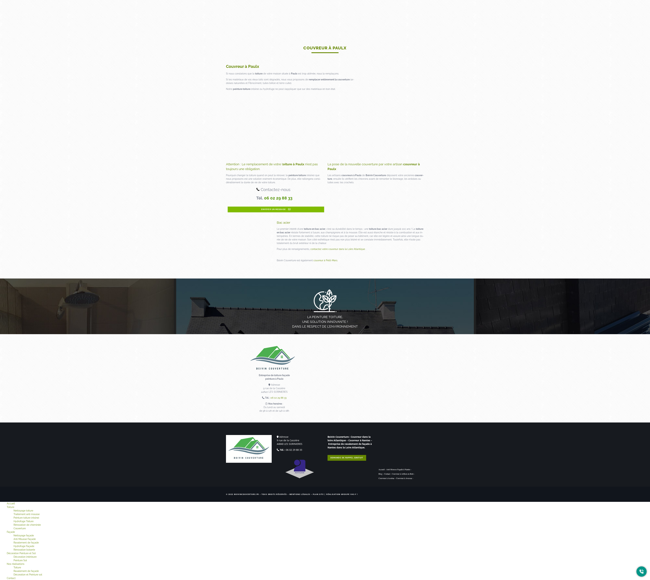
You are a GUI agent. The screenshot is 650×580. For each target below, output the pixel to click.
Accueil (313, 12)
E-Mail (380, 368)
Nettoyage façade (24, 535)
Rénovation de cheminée (27, 524)
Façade (339, 12)
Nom (379, 358)
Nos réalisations (397, 12)
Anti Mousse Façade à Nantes (398, 469)
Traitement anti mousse (27, 514)
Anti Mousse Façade (25, 539)
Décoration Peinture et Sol (365, 12)
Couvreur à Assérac (386, 478)
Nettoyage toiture (23, 510)
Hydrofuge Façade (24, 546)
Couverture (20, 528)
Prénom (333, 358)
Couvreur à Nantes (359, 440)
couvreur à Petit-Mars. (325, 260)
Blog (380, 473)
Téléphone (333, 368)
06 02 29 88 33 (278, 198)
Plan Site (318, 494)
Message (333, 378)
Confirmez (334, 403)
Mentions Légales (299, 494)
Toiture (327, 12)
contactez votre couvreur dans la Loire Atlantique (337, 249)
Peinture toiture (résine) (26, 517)
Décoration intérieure (25, 556)
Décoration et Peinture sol (28, 574)
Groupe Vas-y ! (349, 494)
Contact (417, 12)
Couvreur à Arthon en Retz (403, 473)
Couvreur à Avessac (404, 478)
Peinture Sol (20, 560)
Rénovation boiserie (24, 549)
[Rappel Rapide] (641, 571)
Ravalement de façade (26, 542)
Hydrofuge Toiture (24, 521)
